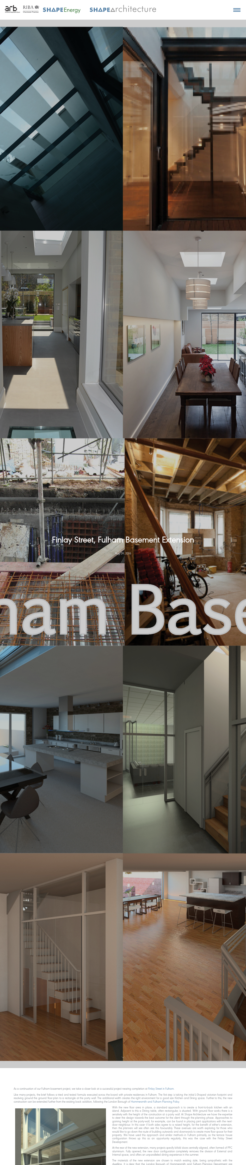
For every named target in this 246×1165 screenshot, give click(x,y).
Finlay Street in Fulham (161, 1089)
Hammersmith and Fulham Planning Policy (154, 1101)
